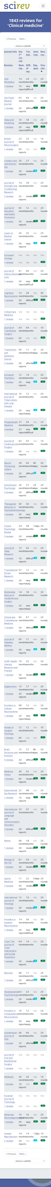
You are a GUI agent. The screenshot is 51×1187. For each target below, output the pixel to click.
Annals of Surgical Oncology (8, 730)
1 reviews (8, 86)
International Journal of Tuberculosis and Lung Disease (10, 400)
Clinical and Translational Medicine (10, 620)
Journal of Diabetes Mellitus (9, 642)
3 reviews (8, 429)
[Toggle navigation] (43, 5)
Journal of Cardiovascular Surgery (11, 444)
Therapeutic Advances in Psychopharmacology (14, 507)
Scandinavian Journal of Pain (10, 1035)
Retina (7, 840)
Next (22, 38)
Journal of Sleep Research (9, 551)
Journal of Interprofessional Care (12, 274)
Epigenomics (10, 686)
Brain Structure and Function (11, 752)
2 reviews (8, 127)
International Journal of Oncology (10, 900)
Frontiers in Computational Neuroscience (11, 1013)
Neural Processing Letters (9, 466)
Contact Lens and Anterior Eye (10, 163)
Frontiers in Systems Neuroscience (11, 922)
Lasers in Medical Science (8, 236)
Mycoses (8, 972)
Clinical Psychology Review (9, 529)
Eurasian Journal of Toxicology (9, 1098)
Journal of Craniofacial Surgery (10, 330)
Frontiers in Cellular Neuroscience (11, 708)
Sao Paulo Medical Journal (9, 100)
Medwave (8, 1076)
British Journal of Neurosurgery (11, 141)
